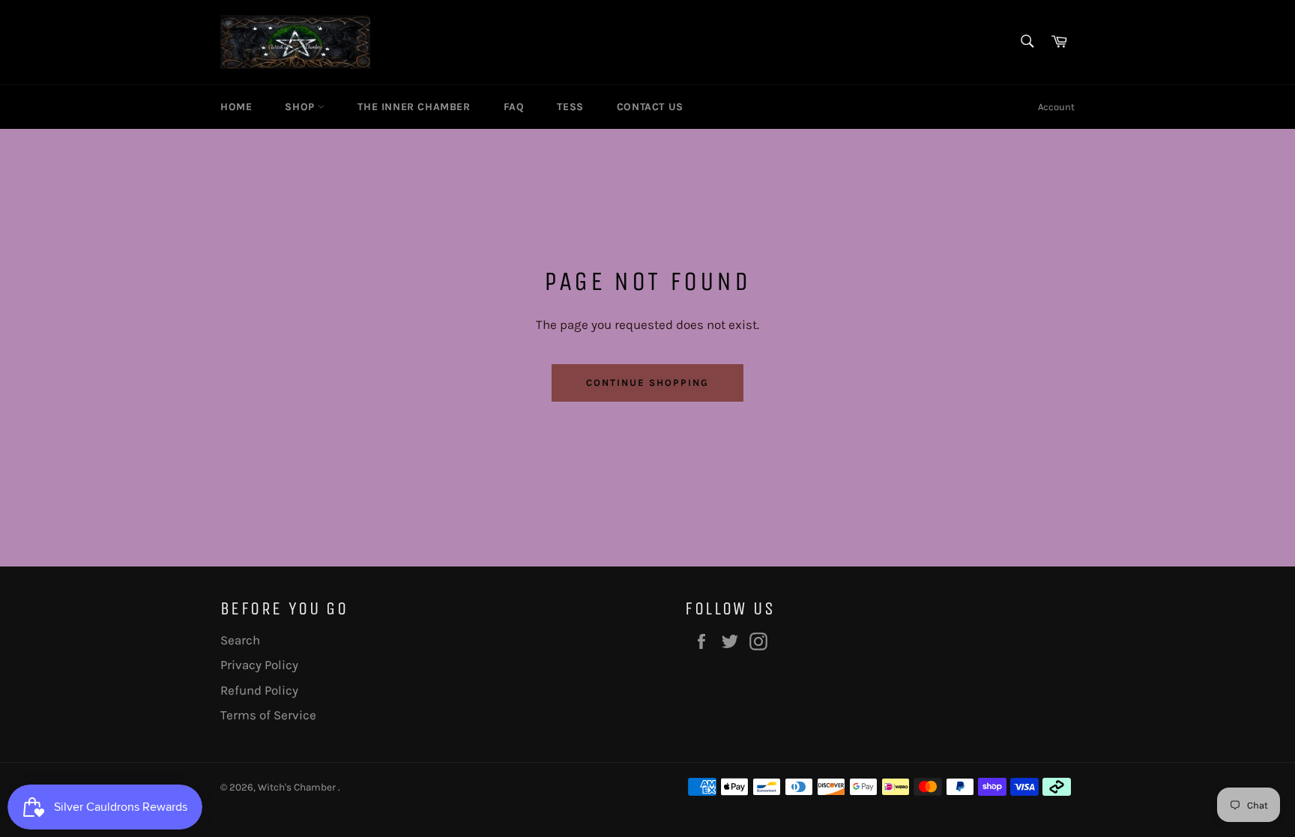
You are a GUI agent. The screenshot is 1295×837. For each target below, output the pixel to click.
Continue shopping (647, 382)
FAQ (514, 106)
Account (1056, 106)
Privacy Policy (259, 664)
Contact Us (650, 106)
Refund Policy (259, 690)
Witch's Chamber (298, 787)
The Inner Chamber (413, 106)
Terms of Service (268, 714)
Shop (301, 106)
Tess (570, 106)
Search (240, 639)
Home (236, 106)
